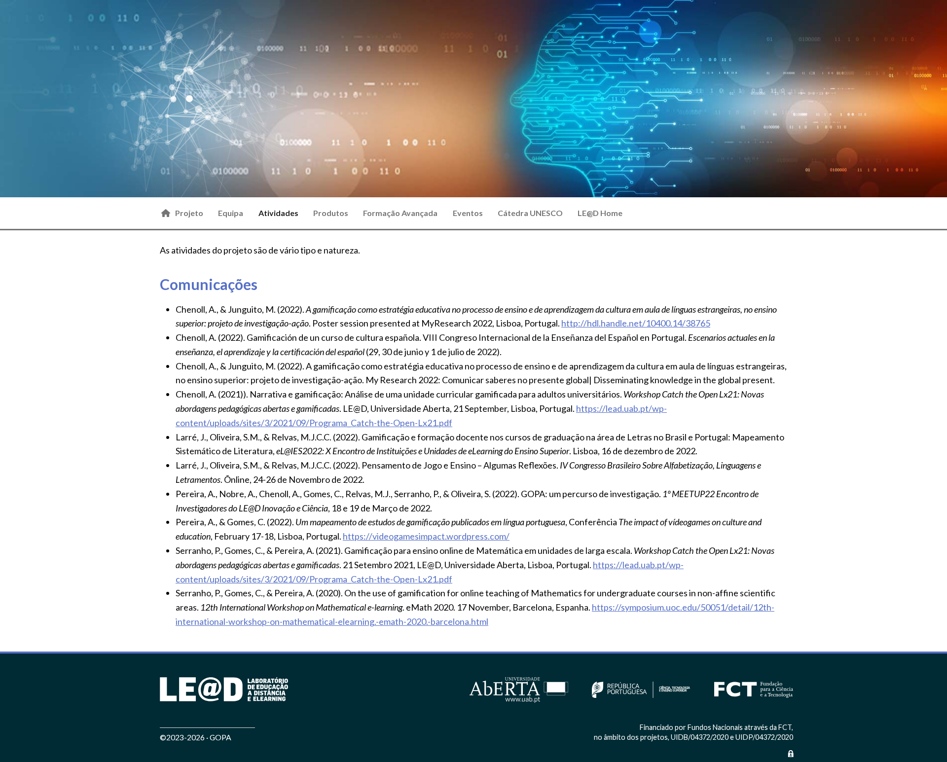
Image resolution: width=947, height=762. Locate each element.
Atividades (278, 213)
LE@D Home (600, 213)
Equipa (230, 213)
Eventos (468, 213)
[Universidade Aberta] (519, 688)
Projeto (189, 213)
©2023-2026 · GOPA (195, 737)
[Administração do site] (790, 753)
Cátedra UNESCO (530, 213)
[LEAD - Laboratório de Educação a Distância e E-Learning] (224, 689)
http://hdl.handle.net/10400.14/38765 (635, 323)
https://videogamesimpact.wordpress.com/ (426, 536)
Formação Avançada (400, 213)
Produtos (330, 213)
